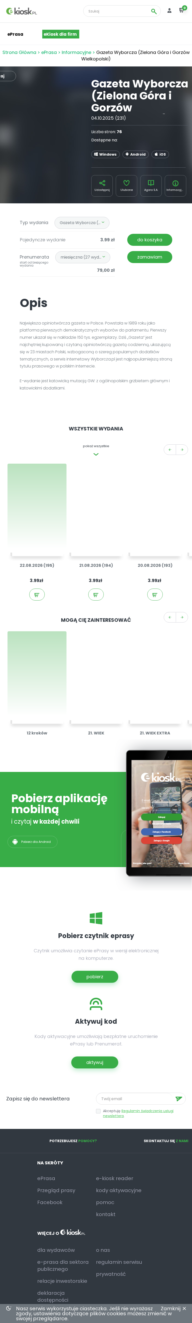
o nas (103, 1250)
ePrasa (49, 52)
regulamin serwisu (119, 1262)
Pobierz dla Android (36, 842)
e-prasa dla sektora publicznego (63, 1266)
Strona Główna (19, 52)
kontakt (106, 1214)
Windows (107, 154)
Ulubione (126, 190)
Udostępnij (102, 190)
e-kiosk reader (114, 1178)
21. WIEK (96, 733)
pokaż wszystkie (96, 446)
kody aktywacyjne (119, 1190)
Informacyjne (76, 52)
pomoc (105, 1202)
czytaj (39, 545)
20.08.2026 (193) (155, 565)
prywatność (111, 1274)
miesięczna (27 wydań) (83, 257)
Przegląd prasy (56, 1190)
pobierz (94, 977)
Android (138, 154)
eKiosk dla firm (60, 34)
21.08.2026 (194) (96, 565)
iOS (163, 154)
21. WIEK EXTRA (155, 733)
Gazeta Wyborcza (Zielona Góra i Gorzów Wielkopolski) (85, 223)
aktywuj (94, 1062)
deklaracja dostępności (52, 1297)
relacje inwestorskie (62, 1281)
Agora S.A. (151, 190)
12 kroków (37, 733)
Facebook (49, 1202)
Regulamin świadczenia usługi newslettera (138, 1113)
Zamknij (170, 1308)
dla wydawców (56, 1250)
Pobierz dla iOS (88, 842)
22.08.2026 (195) (37, 565)
